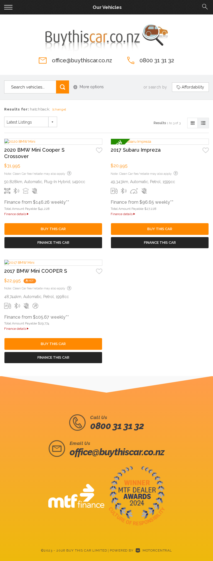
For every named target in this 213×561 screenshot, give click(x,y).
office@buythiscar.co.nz (82, 60)
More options (92, 87)
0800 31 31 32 (157, 60)
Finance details (15, 214)
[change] (59, 109)
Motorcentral (157, 550)
